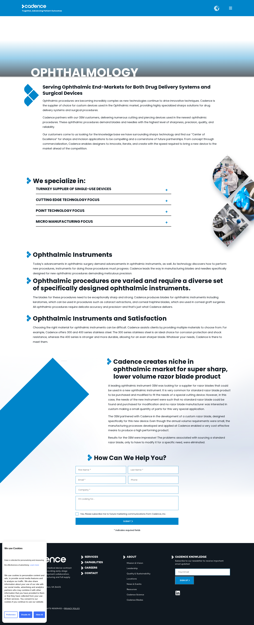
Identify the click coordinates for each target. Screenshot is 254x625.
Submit (127, 521)
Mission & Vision (135, 563)
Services (91, 557)
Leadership (132, 568)
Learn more (34, 565)
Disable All (25, 615)
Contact (91, 573)
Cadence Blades (135, 600)
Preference (11, 615)
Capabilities (94, 562)
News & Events (134, 584)
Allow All (39, 615)
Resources (132, 589)
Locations (132, 579)
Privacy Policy (72, 609)
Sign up (184, 580)
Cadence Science (135, 595)
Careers (91, 568)
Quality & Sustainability (138, 574)
